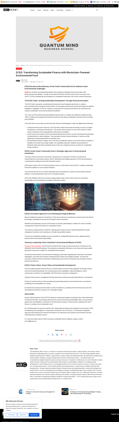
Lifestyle (68, 10)
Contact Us (100, 6)
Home (17, 65)
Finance (32, 10)
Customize (11, 414)
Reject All (23, 414)
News (52, 10)
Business (46, 10)
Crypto (39, 10)
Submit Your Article (79, 6)
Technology (59, 10)
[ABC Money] (10, 10)
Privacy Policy (110, 6)
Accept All (34, 414)
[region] (22, 408)
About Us (90, 6)
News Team (24, 80)
